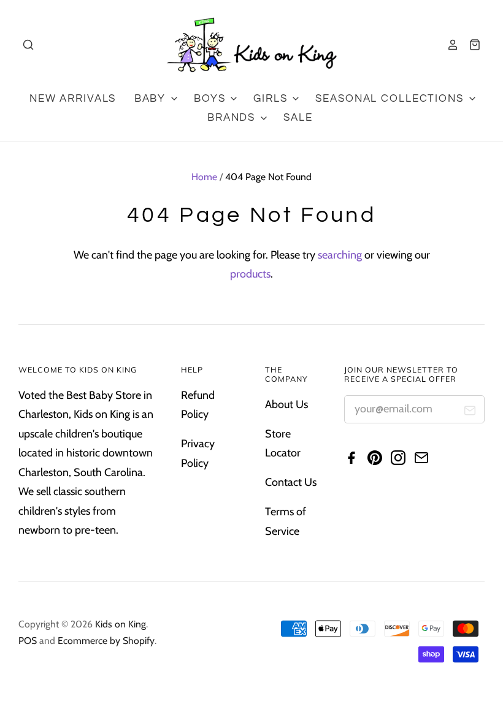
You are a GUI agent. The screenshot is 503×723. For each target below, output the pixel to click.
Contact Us (291, 482)
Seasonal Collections (391, 98)
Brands (233, 117)
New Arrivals (72, 98)
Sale (297, 117)
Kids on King (120, 624)
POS (27, 640)
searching (340, 255)
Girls (272, 98)
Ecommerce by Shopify (106, 640)
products (250, 274)
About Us (286, 404)
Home (204, 177)
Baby (151, 98)
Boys (211, 98)
